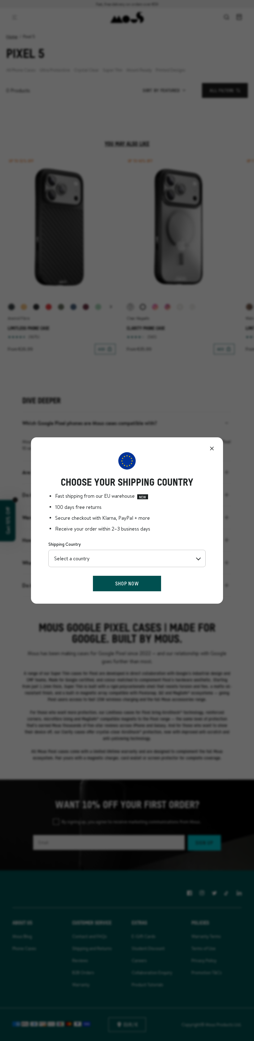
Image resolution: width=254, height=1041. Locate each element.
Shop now (126, 583)
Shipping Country (64, 544)
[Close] (211, 448)
